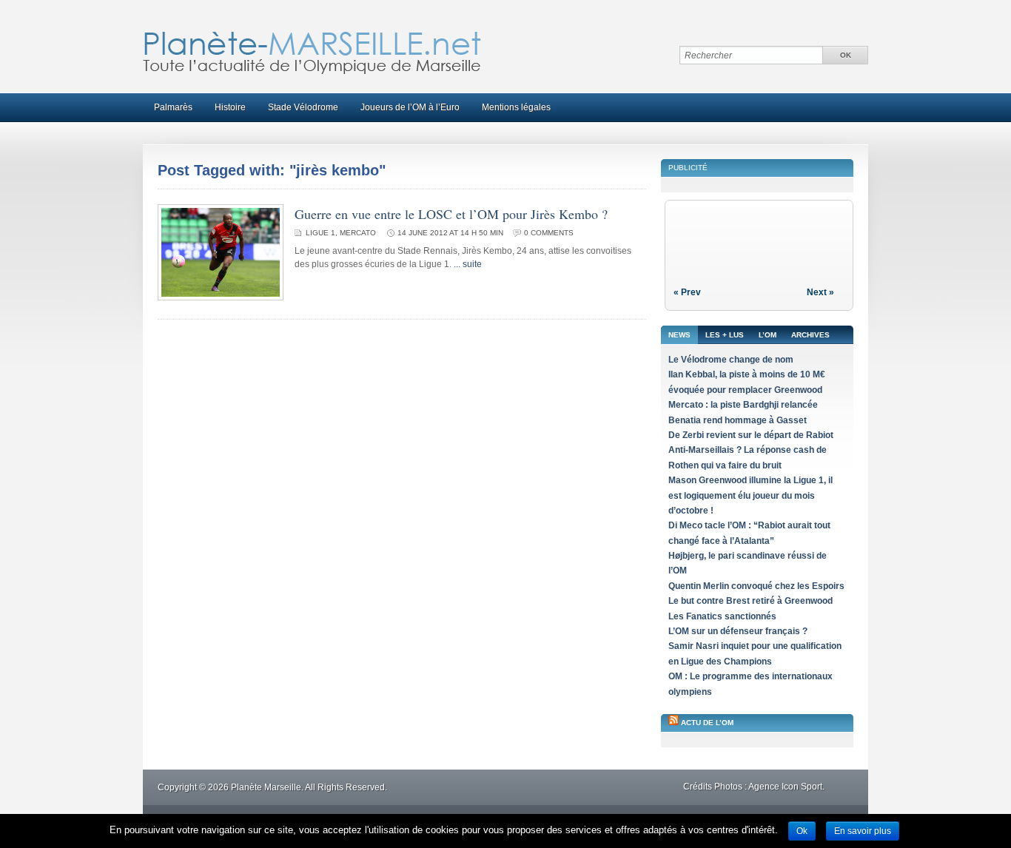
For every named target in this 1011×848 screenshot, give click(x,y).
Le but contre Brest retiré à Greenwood (750, 601)
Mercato (358, 233)
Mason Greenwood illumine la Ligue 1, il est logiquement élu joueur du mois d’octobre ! (750, 495)
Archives (810, 335)
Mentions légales (516, 107)
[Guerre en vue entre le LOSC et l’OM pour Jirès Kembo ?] (220, 297)
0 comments (549, 233)
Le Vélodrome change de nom (730, 359)
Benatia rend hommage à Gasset (737, 420)
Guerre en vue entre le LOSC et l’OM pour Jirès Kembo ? (451, 214)
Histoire (230, 107)
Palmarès (173, 107)
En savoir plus (862, 831)
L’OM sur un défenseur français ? (737, 631)
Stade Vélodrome (303, 107)
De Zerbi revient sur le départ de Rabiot (750, 435)
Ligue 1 (320, 233)
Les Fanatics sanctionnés (722, 616)
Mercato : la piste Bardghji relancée (743, 405)
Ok (801, 831)
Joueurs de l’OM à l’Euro (410, 107)
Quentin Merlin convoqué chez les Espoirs (756, 586)
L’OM (767, 335)
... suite (468, 264)
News (679, 335)
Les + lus (724, 335)
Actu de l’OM (707, 723)
